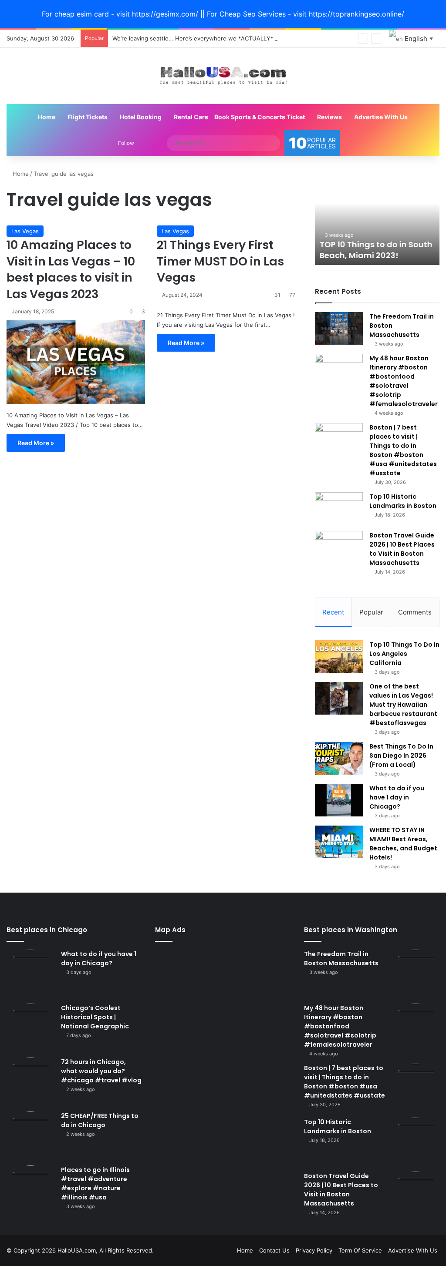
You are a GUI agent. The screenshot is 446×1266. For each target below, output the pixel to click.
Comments (415, 612)
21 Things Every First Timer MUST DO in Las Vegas (220, 261)
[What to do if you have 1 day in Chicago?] (339, 800)
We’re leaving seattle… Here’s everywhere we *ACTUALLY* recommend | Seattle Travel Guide (240, 38)
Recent (333, 612)
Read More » (35, 443)
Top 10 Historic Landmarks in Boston (402, 501)
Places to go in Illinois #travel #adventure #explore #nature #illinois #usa (95, 1183)
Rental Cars (190, 117)
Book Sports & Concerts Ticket (259, 117)
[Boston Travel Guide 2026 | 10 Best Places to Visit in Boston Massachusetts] (339, 547)
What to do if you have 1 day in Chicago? (396, 797)
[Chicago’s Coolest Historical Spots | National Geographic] (30, 1027)
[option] (377, 217)
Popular (371, 612)
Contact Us (274, 1250)
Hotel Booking (140, 117)
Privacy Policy (314, 1250)
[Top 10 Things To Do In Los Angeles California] (339, 656)
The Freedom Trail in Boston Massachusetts (341, 958)
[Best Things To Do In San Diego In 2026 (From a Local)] (339, 758)
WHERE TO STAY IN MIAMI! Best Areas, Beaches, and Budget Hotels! (403, 844)
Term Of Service (360, 1250)
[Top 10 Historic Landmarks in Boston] (339, 508)
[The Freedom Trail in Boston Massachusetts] (339, 328)
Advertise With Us (380, 117)
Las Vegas (25, 231)
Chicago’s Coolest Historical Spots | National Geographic (95, 1017)
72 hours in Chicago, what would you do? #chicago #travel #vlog (101, 1071)
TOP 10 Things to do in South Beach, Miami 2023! (375, 250)
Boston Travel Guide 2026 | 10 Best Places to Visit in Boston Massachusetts (402, 549)
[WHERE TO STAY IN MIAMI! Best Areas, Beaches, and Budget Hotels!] (339, 842)
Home (46, 117)
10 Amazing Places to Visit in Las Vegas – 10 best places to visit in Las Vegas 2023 (71, 269)
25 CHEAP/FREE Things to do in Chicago (100, 1120)
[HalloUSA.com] (223, 76)
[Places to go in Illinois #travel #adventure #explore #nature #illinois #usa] (30, 1189)
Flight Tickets (87, 117)
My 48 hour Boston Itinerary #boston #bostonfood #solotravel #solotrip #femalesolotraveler (403, 381)
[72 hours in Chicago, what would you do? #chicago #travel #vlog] (30, 1081)
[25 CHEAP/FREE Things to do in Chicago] (30, 1135)
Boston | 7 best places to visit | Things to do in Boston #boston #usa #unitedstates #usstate (403, 450)
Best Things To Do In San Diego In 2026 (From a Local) (401, 755)
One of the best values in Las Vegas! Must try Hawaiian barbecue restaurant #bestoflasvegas (403, 704)
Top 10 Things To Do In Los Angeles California (404, 653)
